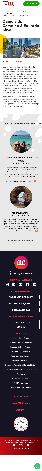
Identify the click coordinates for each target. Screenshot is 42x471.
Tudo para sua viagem (20, 356)
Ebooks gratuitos (21, 322)
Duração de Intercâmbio (20, 347)
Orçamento (31, 4)
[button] (36, 47)
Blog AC (21, 327)
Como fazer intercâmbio (21, 360)
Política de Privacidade (21, 448)
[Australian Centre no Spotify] (34, 284)
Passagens (21, 374)
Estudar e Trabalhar (20, 351)
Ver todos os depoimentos (21, 241)
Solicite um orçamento (21, 303)
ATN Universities (21, 383)
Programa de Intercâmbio (20, 342)
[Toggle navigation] (6, 3)
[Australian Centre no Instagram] (7, 284)
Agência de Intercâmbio (21, 387)
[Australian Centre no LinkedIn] (13, 284)
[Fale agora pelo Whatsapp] (37, 466)
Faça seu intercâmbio (20, 338)
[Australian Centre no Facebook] (27, 284)
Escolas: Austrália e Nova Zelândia (21, 369)
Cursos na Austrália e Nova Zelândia (20, 365)
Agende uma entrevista (21, 297)
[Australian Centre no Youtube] (20, 284)
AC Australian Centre (20, 378)
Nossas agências (21, 310)
